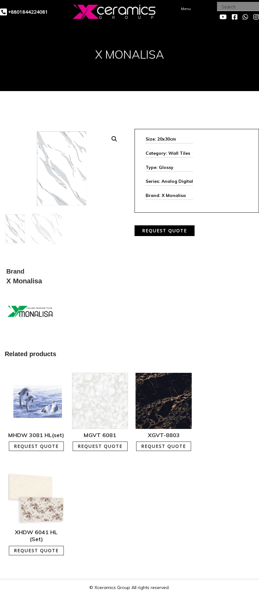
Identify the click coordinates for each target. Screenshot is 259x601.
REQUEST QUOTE (164, 231)
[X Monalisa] (30, 311)
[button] (114, 139)
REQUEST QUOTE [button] (36, 446)
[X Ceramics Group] (114, 11)
